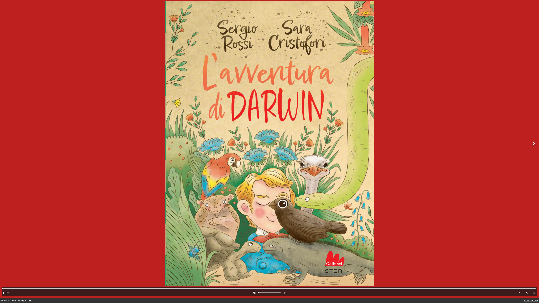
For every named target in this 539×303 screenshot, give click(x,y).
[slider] (269, 292)
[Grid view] (254, 293)
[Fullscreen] (534, 293)
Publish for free (531, 300)
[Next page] (533, 149)
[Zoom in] (284, 293)
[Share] (527, 293)
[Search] (520, 293)
